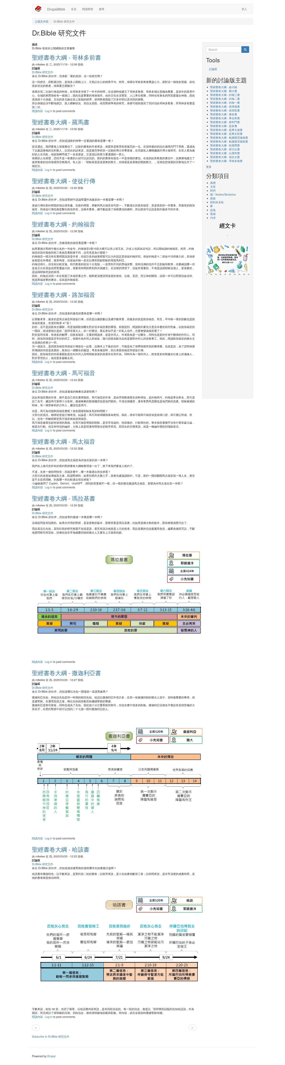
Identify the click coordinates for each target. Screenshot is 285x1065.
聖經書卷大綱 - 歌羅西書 (225, 145)
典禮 (213, 183)
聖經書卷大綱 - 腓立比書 (225, 149)
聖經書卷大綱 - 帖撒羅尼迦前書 (229, 141)
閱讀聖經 (87, 9)
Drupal (51, 1056)
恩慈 (213, 198)
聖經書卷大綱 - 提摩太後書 (226, 130)
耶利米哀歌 (217, 202)
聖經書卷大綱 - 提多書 (223, 126)
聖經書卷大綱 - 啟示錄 (223, 87)
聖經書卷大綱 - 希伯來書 (225, 118)
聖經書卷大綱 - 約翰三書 (225, 95)
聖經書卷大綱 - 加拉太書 (225, 157)
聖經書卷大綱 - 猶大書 (223, 91)
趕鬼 (213, 210)
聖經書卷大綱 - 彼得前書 (225, 110)
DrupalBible (56, 8)
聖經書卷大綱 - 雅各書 (223, 114)
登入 (244, 9)
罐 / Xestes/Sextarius (223, 194)
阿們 (213, 190)
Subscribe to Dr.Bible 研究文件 (50, 1036)
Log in (48, 111)
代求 (213, 218)
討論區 (213, 69)
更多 (209, 167)
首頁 (73, 9)
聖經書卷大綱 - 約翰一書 (225, 102)
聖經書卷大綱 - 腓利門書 (225, 122)
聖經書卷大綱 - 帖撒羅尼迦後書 (229, 137)
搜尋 (101, 9)
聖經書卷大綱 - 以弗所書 (225, 153)
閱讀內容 (37, 111)
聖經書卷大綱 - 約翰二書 (225, 99)
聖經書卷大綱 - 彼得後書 (225, 106)
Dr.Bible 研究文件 (42, 72)
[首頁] (39, 9)
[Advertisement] (227, 335)
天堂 (213, 187)
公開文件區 (41, 21)
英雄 (213, 214)
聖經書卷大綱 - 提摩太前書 (226, 134)
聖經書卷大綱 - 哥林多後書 (226, 161)
